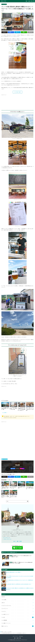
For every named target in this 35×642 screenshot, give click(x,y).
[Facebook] (26, 1)
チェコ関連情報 (4, 620)
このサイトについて (15, 636)
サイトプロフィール (6, 537)
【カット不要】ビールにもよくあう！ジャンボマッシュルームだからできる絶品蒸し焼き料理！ (19, 577)
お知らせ (3, 602)
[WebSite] (14, 541)
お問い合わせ (21, 636)
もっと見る (4, 412)
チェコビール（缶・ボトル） (6, 605)
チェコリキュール (5, 608)
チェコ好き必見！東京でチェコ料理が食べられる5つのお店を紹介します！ (18, 584)
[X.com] (27, 1)
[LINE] (31, 1)
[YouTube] (29, 1)
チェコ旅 (3, 617)
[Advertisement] (17, 102)
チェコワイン (4, 611)
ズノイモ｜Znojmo (4, 4)
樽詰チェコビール (5, 626)
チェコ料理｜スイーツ (5, 614)
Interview (3, 596)
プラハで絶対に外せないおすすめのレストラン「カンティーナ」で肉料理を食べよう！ (19, 581)
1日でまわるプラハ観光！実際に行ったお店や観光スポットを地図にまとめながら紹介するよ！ (20, 589)
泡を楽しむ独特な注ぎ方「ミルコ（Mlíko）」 (13, 572)
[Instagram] (30, 1)
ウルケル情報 (4, 599)
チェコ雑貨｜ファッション (6, 623)
